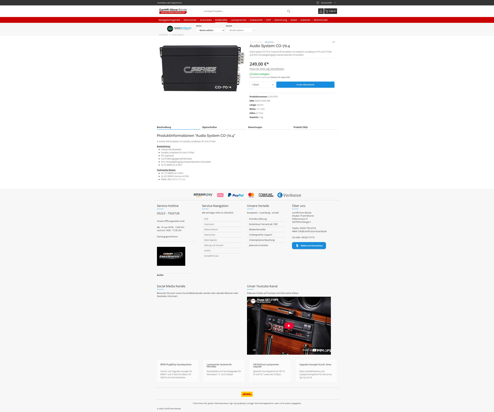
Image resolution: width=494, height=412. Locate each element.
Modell (229, 26)
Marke (199, 26)
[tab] (178, 127)
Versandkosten (240, 403)
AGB (206, 218)
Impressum (209, 224)
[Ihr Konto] (321, 11)
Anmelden (161, 3)
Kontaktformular (211, 255)
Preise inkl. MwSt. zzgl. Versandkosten (267, 68)
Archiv (160, 275)
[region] (202, 68)
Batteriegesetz (210, 240)
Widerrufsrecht (211, 229)
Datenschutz (209, 234)
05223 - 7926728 (168, 213)
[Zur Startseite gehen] (173, 11)
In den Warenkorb (305, 84)
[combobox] (244, 11)
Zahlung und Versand (213, 245)
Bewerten (269, 42)
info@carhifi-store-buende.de (312, 231)
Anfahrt (207, 250)
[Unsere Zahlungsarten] (247, 194)
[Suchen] (289, 11)
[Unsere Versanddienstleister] (247, 393)
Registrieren (176, 3)
